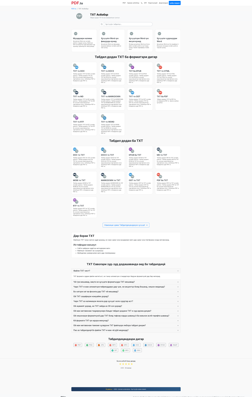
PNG (90, 345)
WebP (173, 345)
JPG (101, 345)
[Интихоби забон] (141, 3)
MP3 (113, 345)
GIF (114, 350)
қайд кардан (175, 3)
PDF (124, 3)
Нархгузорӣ (152, 3)
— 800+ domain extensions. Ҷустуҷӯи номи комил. (126, 389)
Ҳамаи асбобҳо (133, 3)
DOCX (148, 345)
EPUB (161, 345)
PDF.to (73, 9)
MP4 (124, 345)
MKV (126, 350)
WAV (137, 350)
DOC (136, 345)
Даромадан (163, 3)
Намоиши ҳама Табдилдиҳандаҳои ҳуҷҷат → (126, 225)
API (145, 3)
